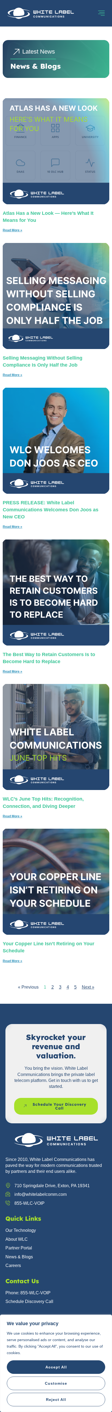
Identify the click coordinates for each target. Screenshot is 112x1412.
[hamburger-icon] (101, 13)
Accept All (56, 1367)
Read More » (12, 230)
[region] (56, 1363)
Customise (56, 1383)
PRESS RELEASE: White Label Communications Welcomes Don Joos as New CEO (50, 509)
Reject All (56, 1399)
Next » (88, 987)
